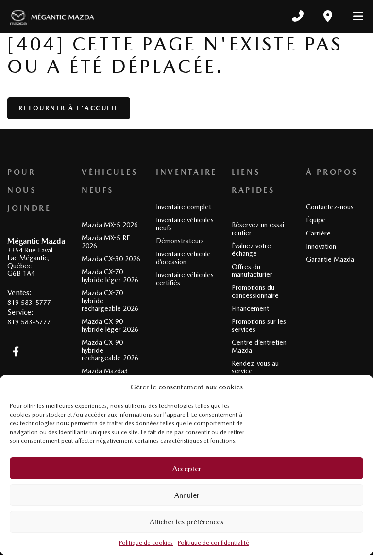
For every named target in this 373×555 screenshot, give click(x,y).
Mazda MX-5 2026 (110, 225)
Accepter (186, 468)
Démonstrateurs (180, 241)
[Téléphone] (298, 16)
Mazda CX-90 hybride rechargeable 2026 (110, 350)
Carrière (318, 233)
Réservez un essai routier (258, 228)
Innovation (321, 246)
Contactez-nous (330, 207)
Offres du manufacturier (252, 270)
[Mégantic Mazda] (52, 16)
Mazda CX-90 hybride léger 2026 (110, 325)
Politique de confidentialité (213, 542)
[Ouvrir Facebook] (16, 351)
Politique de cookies (146, 542)
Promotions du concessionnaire (255, 291)
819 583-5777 (29, 302)
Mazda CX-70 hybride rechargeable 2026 (110, 300)
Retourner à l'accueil (68, 108)
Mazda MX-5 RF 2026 (106, 242)
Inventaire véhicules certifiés (185, 278)
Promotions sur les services (259, 325)
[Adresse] (328, 16)
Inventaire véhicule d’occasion (183, 258)
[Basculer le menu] (354, 16)
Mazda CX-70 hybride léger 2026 (110, 276)
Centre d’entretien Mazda (259, 346)
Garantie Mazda (330, 259)
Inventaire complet (183, 207)
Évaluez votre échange (251, 249)
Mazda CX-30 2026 (111, 259)
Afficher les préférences (186, 522)
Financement (250, 308)
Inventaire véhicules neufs (185, 224)
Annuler (186, 495)
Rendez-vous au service (255, 367)
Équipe (316, 220)
